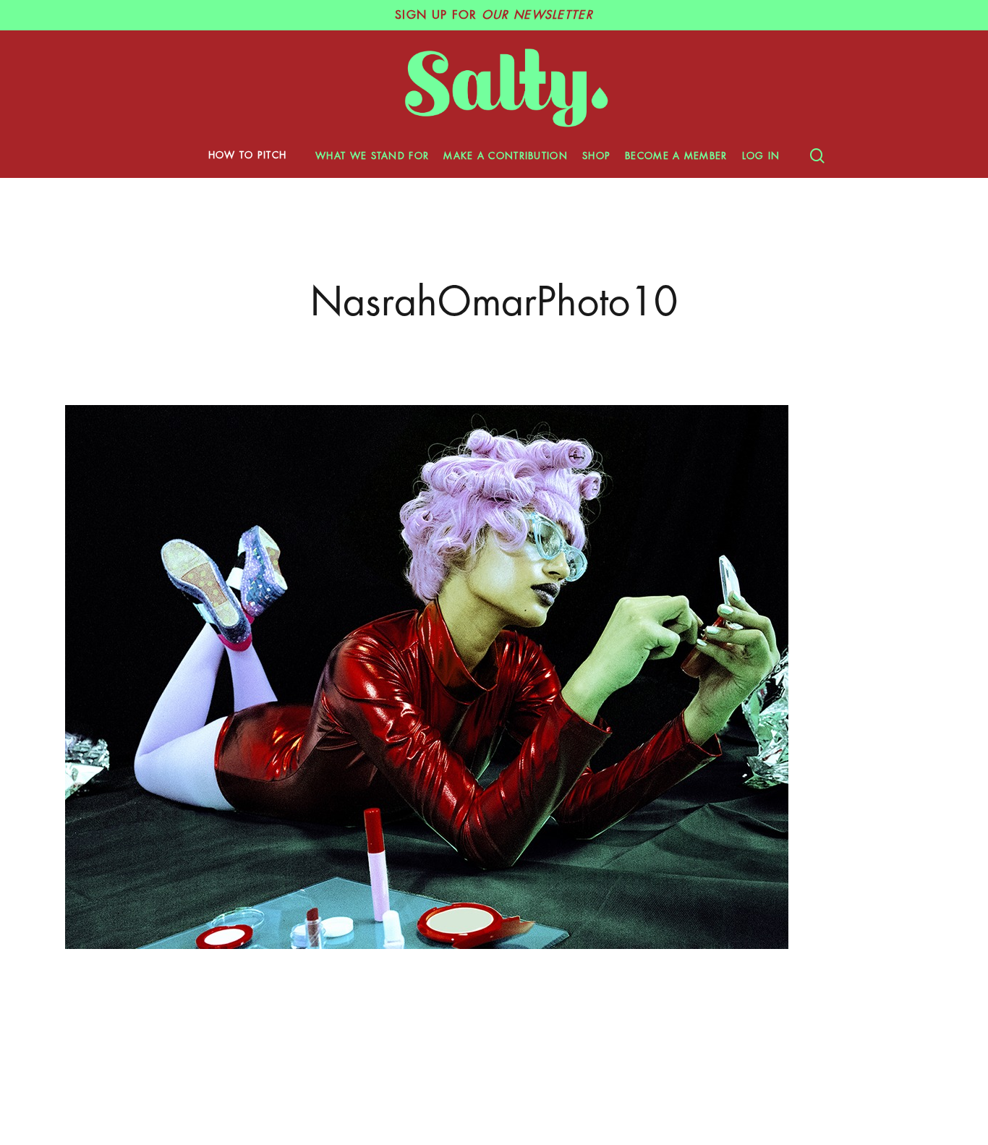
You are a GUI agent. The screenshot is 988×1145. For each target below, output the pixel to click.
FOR (494, 15)
